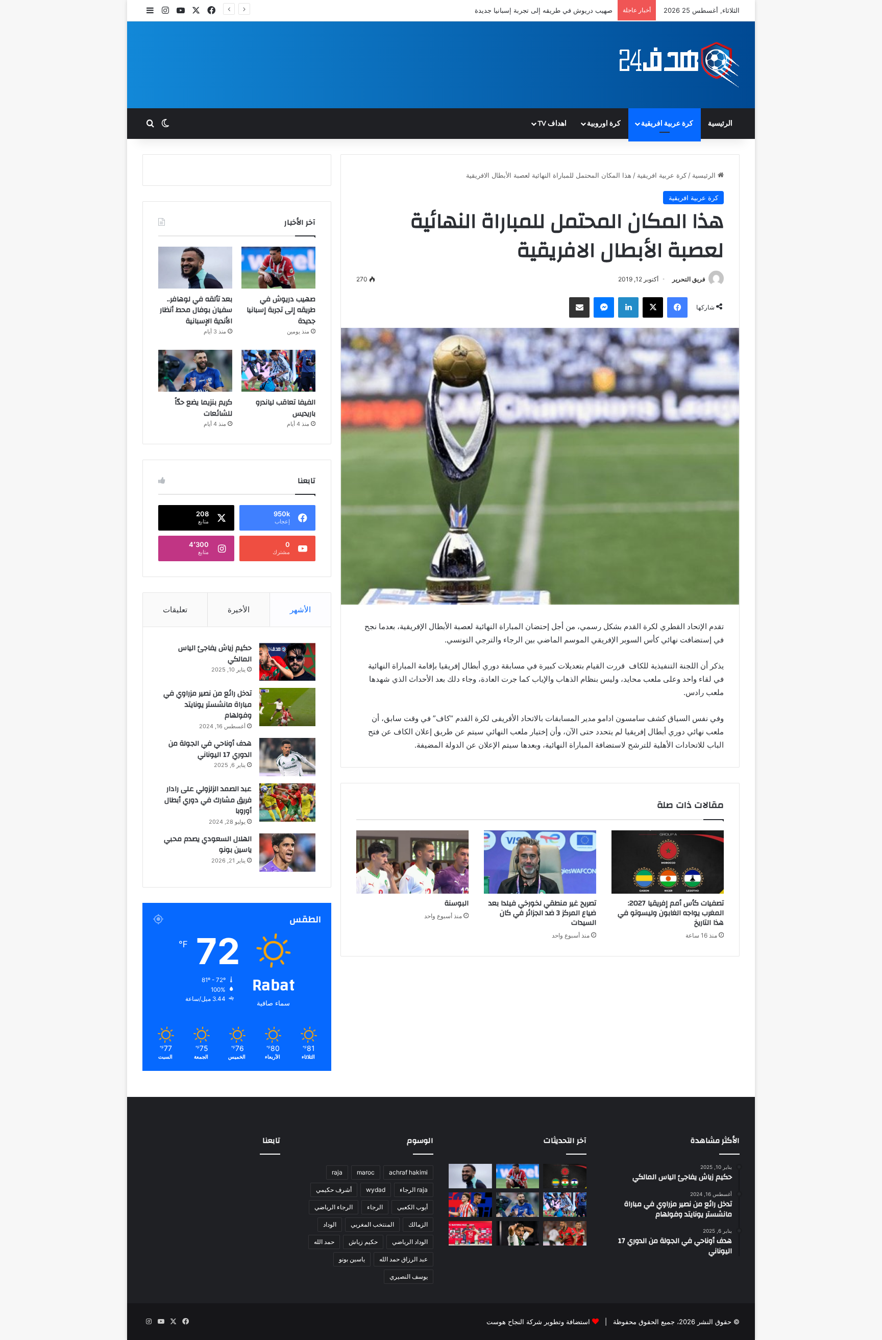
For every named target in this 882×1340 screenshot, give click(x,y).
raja (337, 1172)
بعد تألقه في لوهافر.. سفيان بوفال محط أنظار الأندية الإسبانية (525, 10)
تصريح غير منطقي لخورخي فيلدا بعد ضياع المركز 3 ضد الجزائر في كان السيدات (542, 913)
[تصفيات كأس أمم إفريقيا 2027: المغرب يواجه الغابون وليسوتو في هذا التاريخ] (667, 862)
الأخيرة (239, 609)
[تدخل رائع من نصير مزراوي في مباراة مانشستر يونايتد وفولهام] (287, 707)
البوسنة (457, 903)
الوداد (329, 1224)
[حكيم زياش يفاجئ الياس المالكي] (287, 661)
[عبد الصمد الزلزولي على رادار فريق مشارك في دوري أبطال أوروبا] (287, 802)
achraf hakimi (408, 1172)
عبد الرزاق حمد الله (403, 1259)
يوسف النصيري (408, 1276)
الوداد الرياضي (410, 1242)
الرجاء (375, 1207)
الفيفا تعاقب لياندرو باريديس (285, 408)
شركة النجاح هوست (514, 1322)
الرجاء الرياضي (333, 1207)
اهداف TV (552, 123)
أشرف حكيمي (334, 1189)
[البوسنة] (412, 862)
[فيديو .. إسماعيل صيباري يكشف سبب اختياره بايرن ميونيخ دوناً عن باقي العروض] (470, 1233)
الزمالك (418, 1224)
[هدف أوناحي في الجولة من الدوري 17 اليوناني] (287, 757)
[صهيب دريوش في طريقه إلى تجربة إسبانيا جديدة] (278, 268)
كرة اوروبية (604, 123)
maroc (366, 1172)
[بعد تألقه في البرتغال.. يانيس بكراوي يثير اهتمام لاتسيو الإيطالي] (564, 1233)
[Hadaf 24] (680, 65)
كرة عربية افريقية (667, 123)
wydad (375, 1189)
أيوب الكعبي (412, 1207)
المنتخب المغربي (372, 1224)
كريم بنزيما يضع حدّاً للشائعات (203, 408)
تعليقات (175, 609)
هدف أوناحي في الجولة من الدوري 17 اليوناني (210, 749)
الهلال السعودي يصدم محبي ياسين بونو (208, 844)
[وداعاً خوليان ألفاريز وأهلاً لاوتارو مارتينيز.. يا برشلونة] (470, 1204)
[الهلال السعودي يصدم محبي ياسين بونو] (287, 852)
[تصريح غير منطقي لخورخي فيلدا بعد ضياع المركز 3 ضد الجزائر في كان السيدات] (540, 862)
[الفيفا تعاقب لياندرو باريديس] (278, 371)
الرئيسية (720, 123)
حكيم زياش (363, 1242)
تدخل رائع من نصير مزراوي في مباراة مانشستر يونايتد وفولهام (207, 704)
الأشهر (300, 609)
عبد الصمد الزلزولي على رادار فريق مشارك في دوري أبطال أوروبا (208, 800)
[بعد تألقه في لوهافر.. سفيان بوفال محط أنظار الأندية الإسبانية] (195, 268)
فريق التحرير (688, 279)
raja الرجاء (414, 1189)
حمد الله (324, 1242)
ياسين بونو (352, 1259)
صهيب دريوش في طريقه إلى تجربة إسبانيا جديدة (281, 310)
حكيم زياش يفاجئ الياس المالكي (215, 653)
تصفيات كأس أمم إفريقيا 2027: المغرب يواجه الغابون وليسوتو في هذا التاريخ (671, 913)
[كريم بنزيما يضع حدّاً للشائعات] (195, 371)
